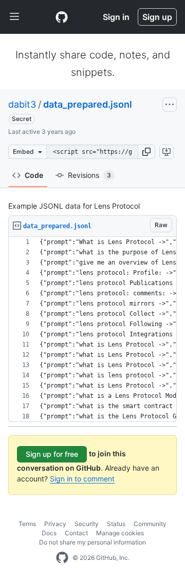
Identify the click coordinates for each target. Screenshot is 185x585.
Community (150, 524)
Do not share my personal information (92, 542)
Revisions (89, 175)
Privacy (55, 524)
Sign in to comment (82, 478)
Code (34, 175)
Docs (49, 533)
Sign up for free (52, 454)
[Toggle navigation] (14, 17)
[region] (92, 329)
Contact (76, 533)
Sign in (116, 17)
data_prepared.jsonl (87, 104)
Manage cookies (120, 533)
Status (116, 524)
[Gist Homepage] (61, 17)
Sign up (157, 17)
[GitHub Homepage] (62, 557)
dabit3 (22, 104)
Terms (27, 524)
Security (87, 524)
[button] (146, 152)
